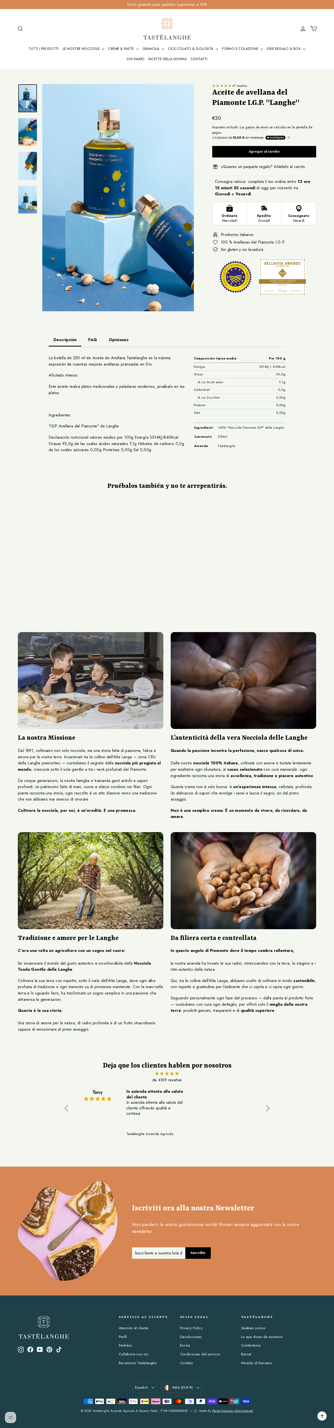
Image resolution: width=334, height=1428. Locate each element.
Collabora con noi (134, 1354)
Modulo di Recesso (257, 1363)
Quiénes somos (253, 1328)
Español (141, 1387)
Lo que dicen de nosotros (262, 1336)
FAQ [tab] (92, 340)
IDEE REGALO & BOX (284, 48)
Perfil (123, 1336)
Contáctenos (251, 1345)
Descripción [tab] (65, 340)
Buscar (246, 1354)
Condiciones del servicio (200, 1354)
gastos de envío (256, 127)
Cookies (186, 1363)
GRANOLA (151, 48)
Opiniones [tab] (119, 340)
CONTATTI (198, 58)
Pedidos (125, 1345)
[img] (167, 1074)
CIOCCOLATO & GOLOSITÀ (191, 48)
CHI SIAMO (136, 58)
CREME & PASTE (121, 48)
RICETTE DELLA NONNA (167, 58)
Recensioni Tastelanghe (138, 1363)
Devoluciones (191, 1336)
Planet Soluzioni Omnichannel (232, 1411)
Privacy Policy (191, 1328)
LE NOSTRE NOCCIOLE (82, 48)
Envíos (185, 1345)
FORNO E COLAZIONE (240, 48)
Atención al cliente (134, 1328)
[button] (222, 86)
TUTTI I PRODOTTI (43, 48)
